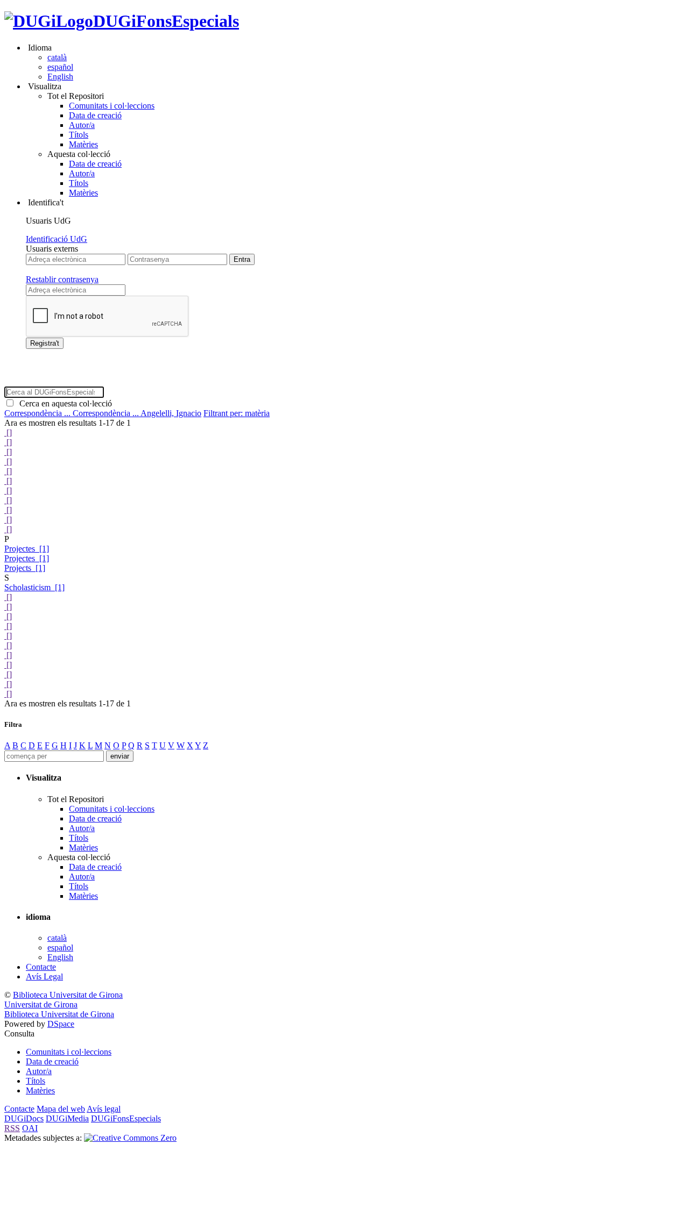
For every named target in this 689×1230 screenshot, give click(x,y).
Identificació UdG (56, 239)
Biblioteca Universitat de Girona (68, 994)
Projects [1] (24, 568)
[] (8, 432)
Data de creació (95, 115)
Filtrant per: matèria (236, 413)
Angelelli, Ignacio (170, 413)
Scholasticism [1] (34, 587)
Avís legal (104, 1108)
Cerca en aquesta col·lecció (63, 403)
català (57, 57)
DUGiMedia (67, 1118)
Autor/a (82, 125)
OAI (30, 1128)
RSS (12, 1128)
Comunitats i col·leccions (111, 105)
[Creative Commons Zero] (130, 1137)
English (60, 76)
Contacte (41, 966)
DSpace (60, 1023)
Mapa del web (61, 1108)
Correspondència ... (38, 413)
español (60, 66)
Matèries (83, 144)
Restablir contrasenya (62, 279)
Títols (78, 134)
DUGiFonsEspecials (166, 21)
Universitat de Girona (41, 1004)
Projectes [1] (26, 548)
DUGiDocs (24, 1118)
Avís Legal (44, 976)
